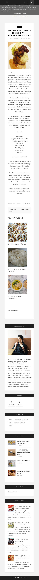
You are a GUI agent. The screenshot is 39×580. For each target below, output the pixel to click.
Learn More (17, 13)
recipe (19, 27)
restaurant (18, 419)
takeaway (16, 422)
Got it (24, 13)
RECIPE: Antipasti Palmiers (17, 244)
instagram (11, 404)
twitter (19, 404)
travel (23, 422)
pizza (10, 422)
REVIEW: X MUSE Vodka (24, 461)
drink (10, 425)
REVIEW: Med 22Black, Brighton (23, 472)
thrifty (19, 203)
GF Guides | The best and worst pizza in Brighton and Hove (22, 558)
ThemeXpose (24, 577)
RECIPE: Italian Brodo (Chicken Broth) (23, 442)
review (10, 419)
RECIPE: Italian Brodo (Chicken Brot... (15, 297)
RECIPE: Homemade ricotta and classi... (17, 270)
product (25, 419)
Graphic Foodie (15, 38)
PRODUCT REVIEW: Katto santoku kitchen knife (23, 452)
